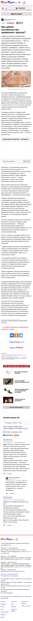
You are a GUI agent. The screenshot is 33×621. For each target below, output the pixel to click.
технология (14, 327)
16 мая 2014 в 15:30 (8, 499)
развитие (5, 329)
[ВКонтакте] (17, 23)
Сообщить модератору (19, 442)
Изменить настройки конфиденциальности (12, 596)
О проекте (14, 601)
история (11, 329)
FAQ (12, 604)
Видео (2, 617)
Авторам (13, 606)
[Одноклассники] (20, 23)
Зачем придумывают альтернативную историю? (22, 391)
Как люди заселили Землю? (21, 372)
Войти (24, 3)
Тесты (2, 609)
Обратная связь (26, 606)
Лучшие (20, 422)
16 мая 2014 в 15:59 (10, 480)
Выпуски (3, 601)
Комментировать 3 (16, 341)
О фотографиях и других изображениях (12, 578)
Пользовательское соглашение (9, 575)
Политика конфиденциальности (9, 574)
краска (7, 327)
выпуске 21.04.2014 (21, 358)
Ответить (9, 473)
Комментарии (4, 612)
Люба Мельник (7, 439)
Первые (14, 422)
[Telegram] (22, 23)
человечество (23, 327)
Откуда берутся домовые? (20, 400)
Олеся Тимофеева (14, 477)
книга (4, 504)
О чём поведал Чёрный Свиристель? (22, 381)
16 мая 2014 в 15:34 (8, 442)
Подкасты (3, 614)
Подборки (3, 604)
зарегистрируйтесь (9, 428)
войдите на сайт (23, 428)
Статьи (2, 606)
